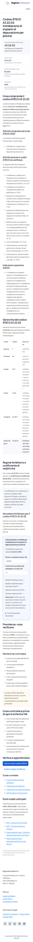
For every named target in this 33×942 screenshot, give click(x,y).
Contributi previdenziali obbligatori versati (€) (14, 567)
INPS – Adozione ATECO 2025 (16, 823)
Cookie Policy (8, 917)
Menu (28, 9)
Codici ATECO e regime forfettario (18, 790)
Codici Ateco (8, 899)
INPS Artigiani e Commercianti (16, 793)
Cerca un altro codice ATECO (15, 763)
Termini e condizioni (10, 914)
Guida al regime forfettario (14, 769)
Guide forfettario (9, 896)
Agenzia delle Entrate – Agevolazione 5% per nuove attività (16, 841)
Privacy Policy (24, 914)
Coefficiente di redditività (15, 786)
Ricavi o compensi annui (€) (16, 557)
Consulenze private (10, 901)
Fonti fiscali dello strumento (12, 614)
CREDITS (16, 938)
